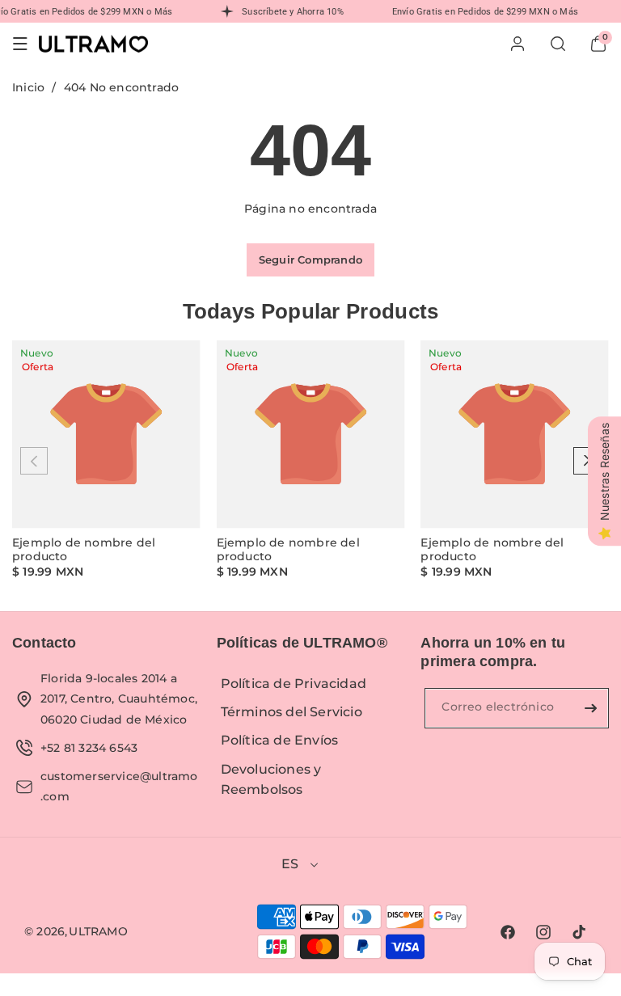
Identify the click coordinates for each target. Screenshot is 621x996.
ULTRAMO (98, 931)
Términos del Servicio (291, 712)
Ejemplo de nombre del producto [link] (83, 549)
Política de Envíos (280, 740)
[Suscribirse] (590, 708)
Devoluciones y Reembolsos (271, 779)
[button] (20, 44)
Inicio (28, 87)
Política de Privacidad (293, 683)
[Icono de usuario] (517, 44)
